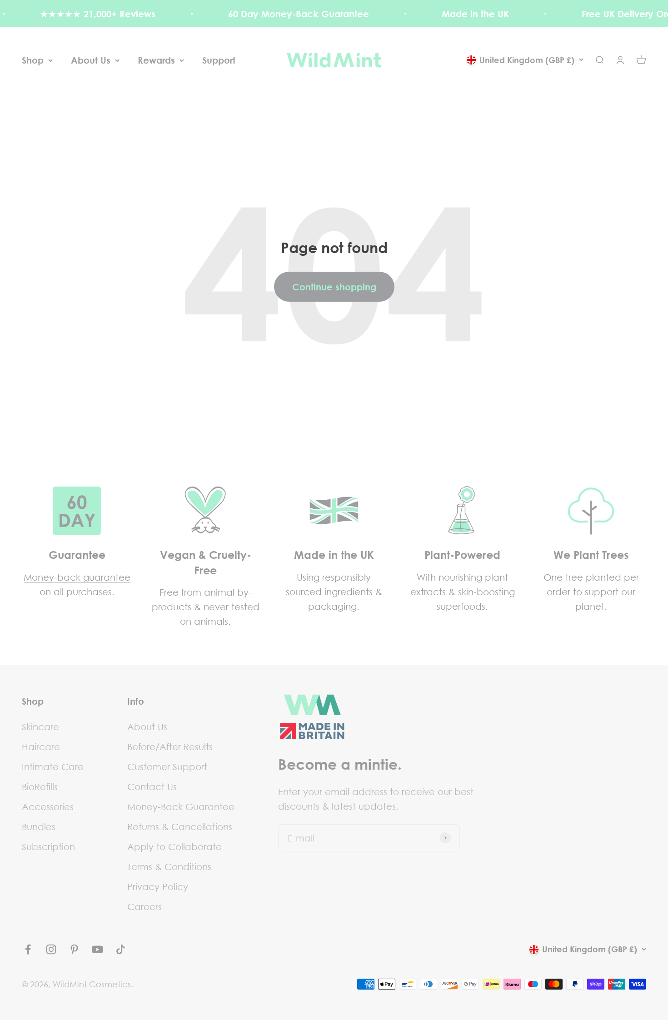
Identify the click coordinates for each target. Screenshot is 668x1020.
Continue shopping (334, 286)
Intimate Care (53, 766)
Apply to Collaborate (174, 846)
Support (218, 60)
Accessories (48, 806)
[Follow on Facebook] (28, 949)
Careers (144, 906)
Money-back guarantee (77, 577)
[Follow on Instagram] (51, 949)
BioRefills (40, 786)
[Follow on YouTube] (97, 949)
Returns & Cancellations (179, 826)
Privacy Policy (157, 886)
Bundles (38, 826)
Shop (33, 60)
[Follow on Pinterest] (74, 949)
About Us (90, 60)
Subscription (48, 846)
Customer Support (167, 766)
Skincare (40, 726)
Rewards (156, 60)
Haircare (41, 746)
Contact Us (152, 786)
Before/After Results (170, 746)
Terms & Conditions (169, 866)
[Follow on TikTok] (121, 949)
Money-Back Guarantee (180, 806)
